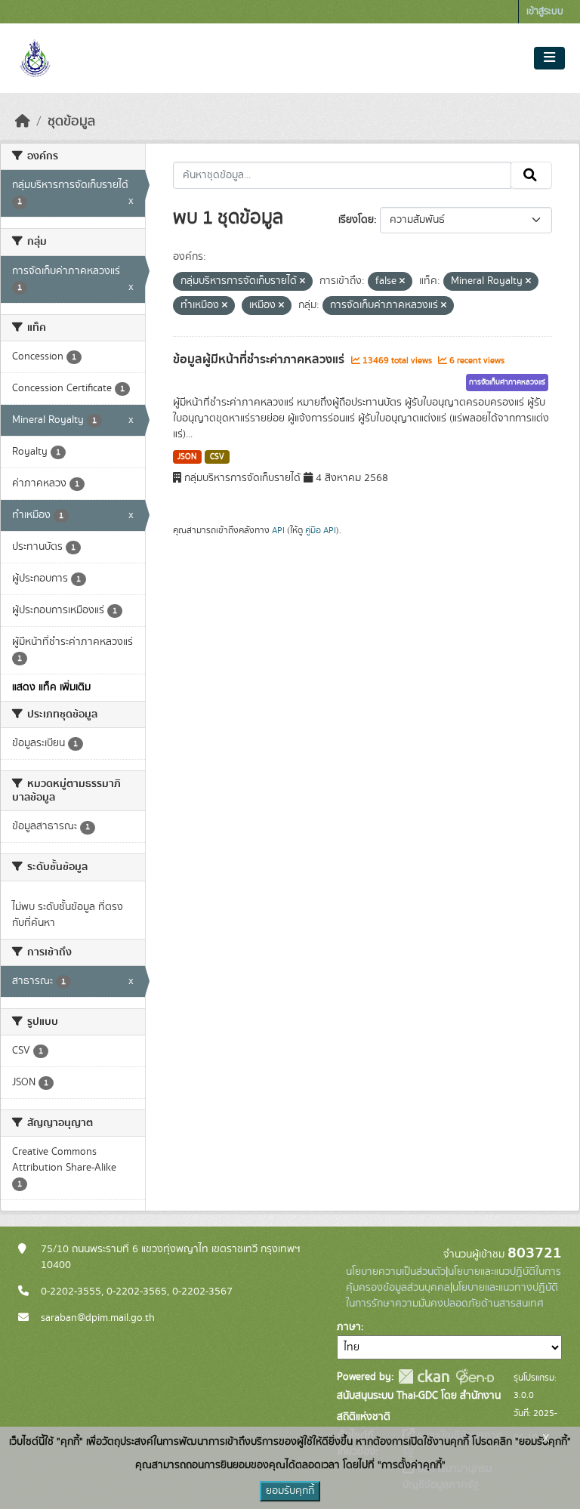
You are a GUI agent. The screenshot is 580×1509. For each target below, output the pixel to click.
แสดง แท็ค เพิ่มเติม (51, 687)
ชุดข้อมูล (71, 121)
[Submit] (531, 175)
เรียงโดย (356, 219)
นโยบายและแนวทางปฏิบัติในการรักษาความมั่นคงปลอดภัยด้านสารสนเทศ (452, 1295)
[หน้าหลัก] (22, 121)
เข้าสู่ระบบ (544, 12)
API (278, 530)
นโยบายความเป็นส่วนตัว (396, 1271)
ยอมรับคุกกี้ (290, 1490)
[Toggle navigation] (549, 58)
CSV (217, 457)
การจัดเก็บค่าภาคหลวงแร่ (507, 382)
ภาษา (349, 1327)
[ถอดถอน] (302, 282)
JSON (186, 457)
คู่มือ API (320, 530)
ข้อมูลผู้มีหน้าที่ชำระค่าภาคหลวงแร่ (260, 359)
